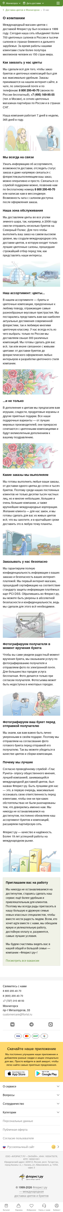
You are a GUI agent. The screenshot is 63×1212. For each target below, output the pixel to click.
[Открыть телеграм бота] (31, 1024)
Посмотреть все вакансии (22, 960)
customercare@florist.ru (17, 1014)
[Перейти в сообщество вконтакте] (12, 1024)
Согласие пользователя (18, 1138)
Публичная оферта (15, 1129)
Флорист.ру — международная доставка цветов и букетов (31, 1191)
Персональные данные (18, 1121)
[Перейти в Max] (50, 1024)
